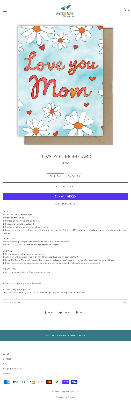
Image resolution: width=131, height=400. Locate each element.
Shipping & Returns (12, 368)
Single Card (55, 176)
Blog (5, 363)
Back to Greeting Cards (68, 335)
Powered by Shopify (65, 397)
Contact (7, 359)
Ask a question (14, 303)
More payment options (65, 203)
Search (6, 354)
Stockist (7, 373)
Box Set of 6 (74, 176)
